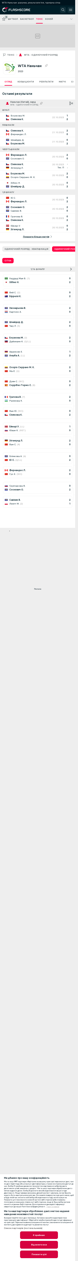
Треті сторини (52, 1207)
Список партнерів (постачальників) (23, 1228)
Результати (46, 81)
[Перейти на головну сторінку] (19, 10)
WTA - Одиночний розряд (41, 55)
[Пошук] (63, 10)
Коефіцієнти (25, 81)
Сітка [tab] (8, 260)
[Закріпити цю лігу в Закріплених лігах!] (46, 66)
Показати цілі (39, 1254)
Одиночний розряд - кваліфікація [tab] (26, 249)
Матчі (62, 81)
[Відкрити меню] (71, 10)
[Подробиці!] (37, 117)
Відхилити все (39, 1244)
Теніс (10, 55)
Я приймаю (39, 1235)
